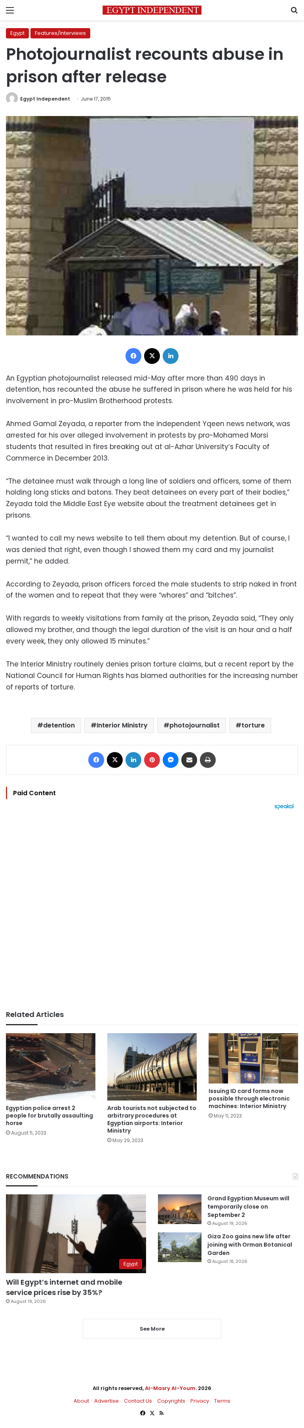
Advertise (106, 1401)
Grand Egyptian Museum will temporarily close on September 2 (248, 1206)
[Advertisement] (152, 910)
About (81, 1401)
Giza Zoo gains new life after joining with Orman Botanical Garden (249, 1244)
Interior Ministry (122, 725)
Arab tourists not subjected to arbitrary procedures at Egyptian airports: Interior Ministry (151, 1119)
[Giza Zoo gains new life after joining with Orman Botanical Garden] (179, 1247)
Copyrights (171, 1401)
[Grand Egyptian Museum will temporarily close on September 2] (179, 1209)
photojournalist (194, 725)
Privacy (199, 1401)
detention (59, 725)
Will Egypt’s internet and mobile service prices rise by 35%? (64, 1287)
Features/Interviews (60, 33)
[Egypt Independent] (152, 10)
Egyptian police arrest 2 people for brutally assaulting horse (49, 1115)
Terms (222, 1401)
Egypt (17, 33)
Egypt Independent (45, 98)
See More (152, 1329)
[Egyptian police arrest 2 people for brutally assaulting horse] (50, 1066)
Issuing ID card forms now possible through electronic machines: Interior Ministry (249, 1098)
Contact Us (138, 1401)
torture (253, 725)
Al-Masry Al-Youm (170, 1388)
